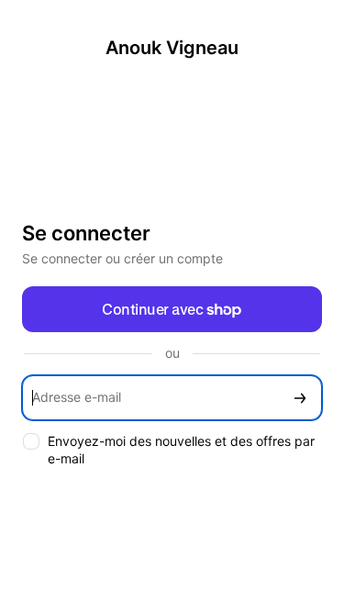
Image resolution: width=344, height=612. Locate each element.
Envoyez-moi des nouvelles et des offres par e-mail (181, 449)
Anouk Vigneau (172, 48)
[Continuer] (300, 398)
